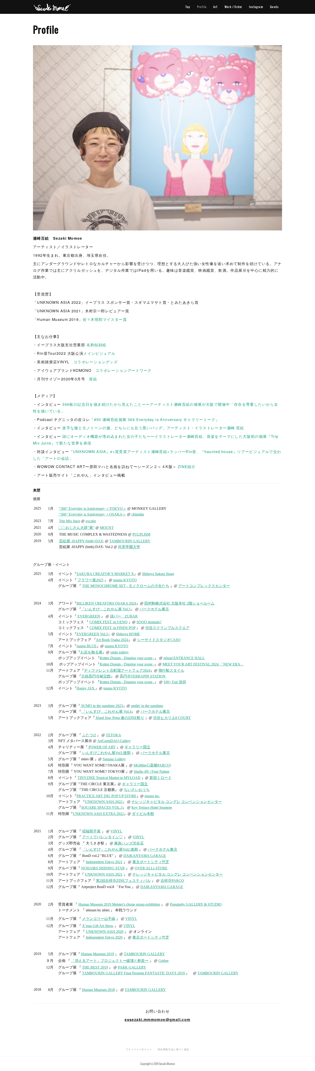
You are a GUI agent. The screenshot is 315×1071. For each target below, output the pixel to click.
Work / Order (233, 7)
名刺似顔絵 (96, 344)
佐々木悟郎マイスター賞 (105, 319)
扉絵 (93, 379)
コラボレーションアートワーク (123, 370)
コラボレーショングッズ (96, 361)
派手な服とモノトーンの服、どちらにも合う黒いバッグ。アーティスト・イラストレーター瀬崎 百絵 (153, 427)
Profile (202, 7)
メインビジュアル (99, 353)
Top (187, 7)
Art (215, 7)
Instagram (256, 7)
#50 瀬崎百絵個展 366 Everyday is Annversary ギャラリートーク (154, 419)
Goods (274, 7)
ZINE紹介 (187, 466)
